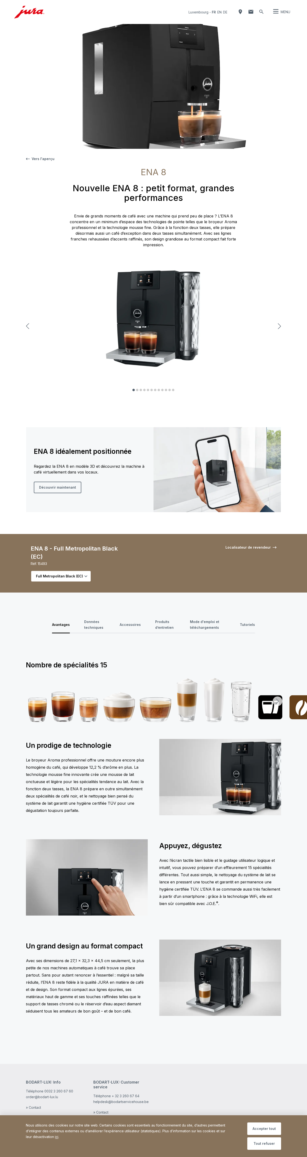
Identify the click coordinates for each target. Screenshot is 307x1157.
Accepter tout (264, 1129)
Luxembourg (198, 12)
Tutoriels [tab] (247, 625)
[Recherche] (261, 12)
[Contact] (251, 12)
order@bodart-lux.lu (42, 1097)
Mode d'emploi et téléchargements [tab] (204, 624)
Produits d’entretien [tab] (164, 624)
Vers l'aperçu (43, 159)
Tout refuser (264, 1143)
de (225, 12)
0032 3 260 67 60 (58, 1091)
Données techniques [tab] (93, 624)
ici (56, 1137)
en (219, 12)
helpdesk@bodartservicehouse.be (121, 1102)
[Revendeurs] (240, 12)
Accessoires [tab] (130, 625)
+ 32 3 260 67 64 (125, 1096)
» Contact (33, 1107)
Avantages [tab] (61, 625)
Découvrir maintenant (57, 487)
